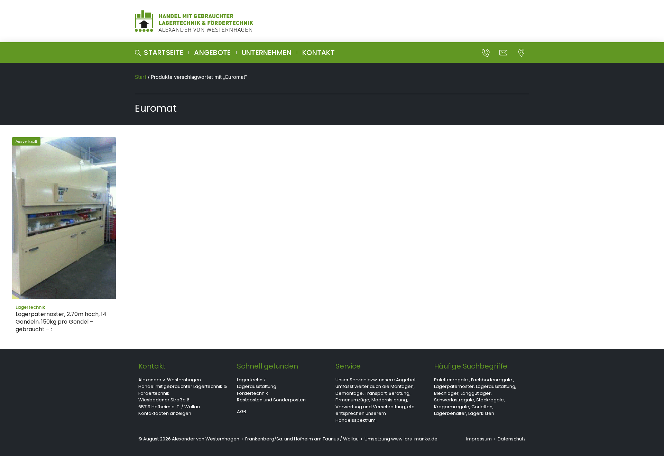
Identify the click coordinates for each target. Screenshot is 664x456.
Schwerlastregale (454, 400)
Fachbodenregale (491, 379)
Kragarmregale (451, 406)
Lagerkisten (481, 413)
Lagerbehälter (450, 413)
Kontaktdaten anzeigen (164, 413)
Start (140, 77)
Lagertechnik (251, 379)
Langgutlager (476, 393)
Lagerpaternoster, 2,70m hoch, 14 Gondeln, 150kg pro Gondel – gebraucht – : (61, 321)
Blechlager (446, 393)
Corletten (481, 406)
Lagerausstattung (256, 386)
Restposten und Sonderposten (271, 400)
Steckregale (490, 400)
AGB (241, 411)
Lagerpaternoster (454, 386)
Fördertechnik (252, 393)
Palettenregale (451, 379)
